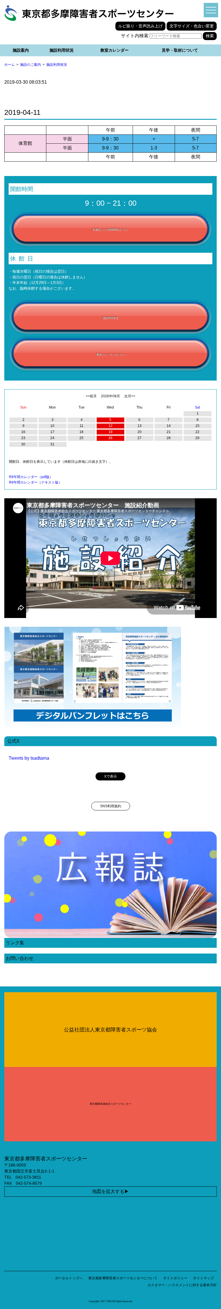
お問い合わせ (19, 958)
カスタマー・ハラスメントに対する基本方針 (182, 1285)
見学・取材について (180, 50)
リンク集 (15, 942)
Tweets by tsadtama (29, 758)
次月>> (129, 396)
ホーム (9, 65)
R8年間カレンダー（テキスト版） (35, 482)
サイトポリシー (175, 1278)
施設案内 (21, 50)
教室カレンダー (114, 50)
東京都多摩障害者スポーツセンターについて (122, 1278)
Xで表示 (110, 776)
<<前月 (91, 396)
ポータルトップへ (69, 1278)
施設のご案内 (30, 65)
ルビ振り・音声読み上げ (140, 26)
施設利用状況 (61, 50)
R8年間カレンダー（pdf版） (31, 477)
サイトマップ (203, 1278)
